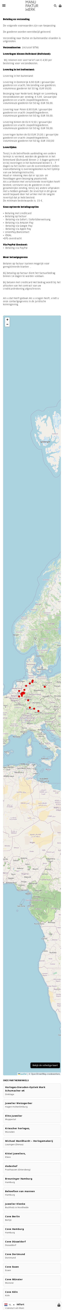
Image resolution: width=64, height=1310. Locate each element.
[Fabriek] (32, 6)
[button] (7, 319)
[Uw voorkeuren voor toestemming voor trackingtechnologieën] (59, 1305)
